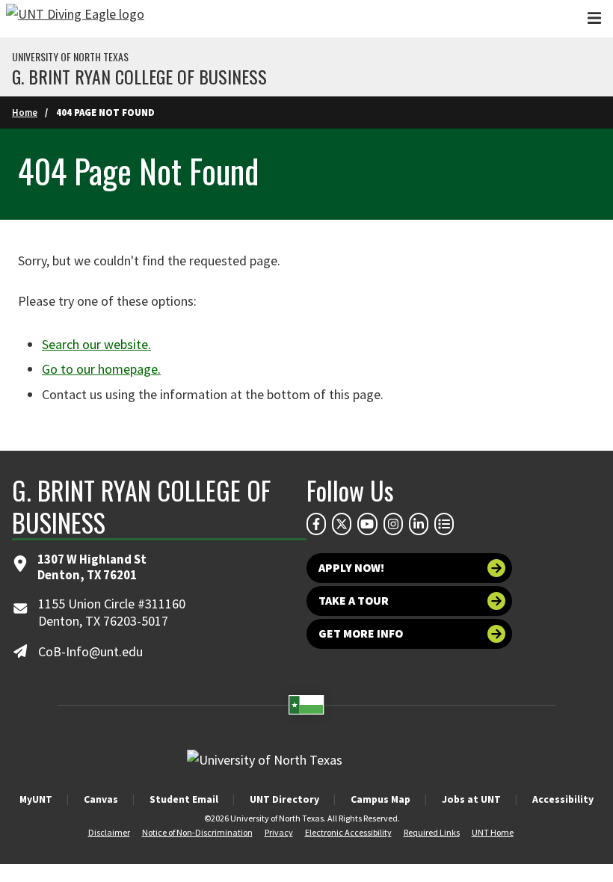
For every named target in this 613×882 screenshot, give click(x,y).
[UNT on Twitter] (341, 524)
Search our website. (96, 344)
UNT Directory (284, 799)
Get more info (360, 633)
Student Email (184, 799)
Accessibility (563, 799)
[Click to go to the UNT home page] (75, 19)
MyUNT (35, 799)
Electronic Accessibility (348, 832)
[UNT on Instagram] (393, 524)
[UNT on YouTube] (367, 524)
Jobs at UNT (471, 799)
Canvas (101, 799)
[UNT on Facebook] (316, 524)
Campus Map (380, 799)
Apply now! (351, 568)
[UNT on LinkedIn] (418, 524)
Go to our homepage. (101, 368)
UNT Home (493, 832)
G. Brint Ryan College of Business (139, 76)
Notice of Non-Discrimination (197, 832)
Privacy (279, 832)
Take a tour (353, 600)
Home (24, 112)
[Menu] (594, 18)
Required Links (432, 832)
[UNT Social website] (444, 524)
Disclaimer (109, 832)
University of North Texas (70, 56)
